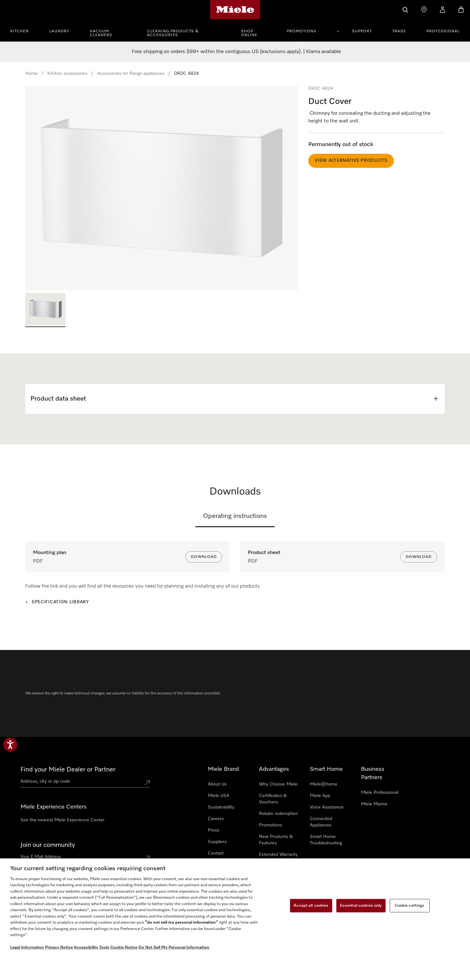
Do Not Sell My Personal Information (173, 947)
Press (213, 830)
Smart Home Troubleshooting (326, 839)
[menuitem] (23, 30)
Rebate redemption (278, 813)
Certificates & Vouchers (273, 799)
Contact (216, 853)
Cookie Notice (123, 947)
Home (31, 73)
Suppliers (217, 842)
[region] (161, 188)
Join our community (47, 845)
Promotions (302, 31)
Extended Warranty (278, 854)
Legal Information (27, 947)
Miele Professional (379, 792)
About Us (217, 784)
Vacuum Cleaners (101, 33)
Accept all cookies (311, 905)
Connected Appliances (321, 822)
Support (362, 31)
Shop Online (249, 33)
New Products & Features (276, 839)
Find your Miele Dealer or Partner (67, 769)
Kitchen (19, 31)
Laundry (59, 31)
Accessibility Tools (91, 947)
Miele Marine (374, 804)
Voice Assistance (327, 807)
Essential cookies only (361, 905)
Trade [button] (399, 31)
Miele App (320, 796)
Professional (443, 31)
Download (204, 557)
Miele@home (323, 784)
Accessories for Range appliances (130, 73)
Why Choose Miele (278, 784)
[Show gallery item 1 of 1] (45, 310)
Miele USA (218, 796)
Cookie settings (410, 905)
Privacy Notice (59, 947)
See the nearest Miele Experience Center (62, 820)
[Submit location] (147, 782)
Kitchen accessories (67, 73)
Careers (216, 819)
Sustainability (221, 807)
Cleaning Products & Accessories (173, 33)
